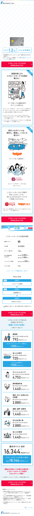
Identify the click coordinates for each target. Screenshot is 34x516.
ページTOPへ (30, 507)
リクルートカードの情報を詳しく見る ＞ (17, 270)
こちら (10, 121)
